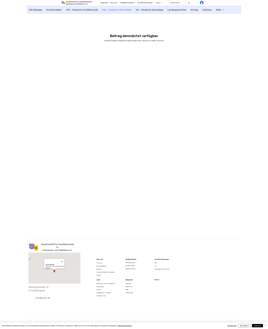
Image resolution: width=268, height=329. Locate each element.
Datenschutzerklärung (124, 326)
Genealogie (100, 286)
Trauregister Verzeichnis (162, 269)
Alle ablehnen (244, 326)
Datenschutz (129, 292)
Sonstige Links (101, 295)
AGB (127, 289)
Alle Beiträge (35, 9)
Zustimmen (257, 326)
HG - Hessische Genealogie (149, 9)
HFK (156, 263)
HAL (156, 266)
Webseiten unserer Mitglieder (106, 283)
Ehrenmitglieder (101, 266)
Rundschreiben (54, 9)
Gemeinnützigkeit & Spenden (106, 272)
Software (207, 9)
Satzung (99, 269)
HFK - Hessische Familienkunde (82, 9)
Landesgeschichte (177, 9)
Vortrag (194, 9)
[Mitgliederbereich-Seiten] (135, 2)
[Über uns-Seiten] (118, 2)
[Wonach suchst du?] (189, 2)
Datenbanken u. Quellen (104, 292)
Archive (99, 289)
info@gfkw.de (42, 297)
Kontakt (99, 275)
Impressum (129, 286)
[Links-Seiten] (161, 2)
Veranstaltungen (130, 262)
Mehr (218, 9)
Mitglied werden (130, 268)
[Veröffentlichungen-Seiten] (153, 2)
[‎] (200, 2)
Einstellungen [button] (232, 326)
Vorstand (99, 263)
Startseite (128, 283)
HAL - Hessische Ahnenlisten (117, 9)
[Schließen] (265, 325)
